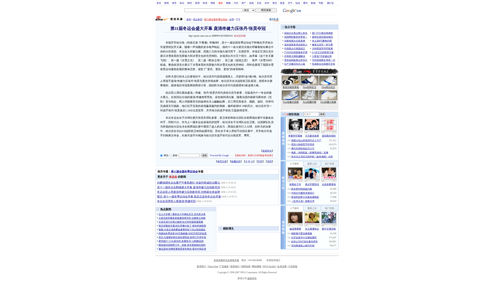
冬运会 (173, 176)
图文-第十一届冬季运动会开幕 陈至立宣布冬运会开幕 (189, 196)
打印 (260, 161)
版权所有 (252, 278)
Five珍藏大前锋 (291, 102)
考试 (274, 3)
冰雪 (231, 19)
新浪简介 (201, 266)
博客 (213, 3)
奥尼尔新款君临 (291, 87)
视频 (228, 3)
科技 (205, 3)
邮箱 (313, 3)
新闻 (166, 3)
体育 (174, 3)
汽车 (236, 3)
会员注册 (282, 266)
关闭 (269, 161)
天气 (290, 3)
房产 (243, 3)
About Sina (213, 266)
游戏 (251, 3)
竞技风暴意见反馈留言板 (226, 260)
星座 (282, 3)
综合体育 (197, 19)
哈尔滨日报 (240, 35)
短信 (297, 3)
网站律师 (256, 266)
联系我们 (235, 266)
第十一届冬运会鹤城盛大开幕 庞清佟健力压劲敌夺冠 (188, 187)
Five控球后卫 (309, 87)
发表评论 (267, 150)
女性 (259, 3)
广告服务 (224, 266)
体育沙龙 (222, 161)
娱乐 (182, 3)
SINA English (269, 266)
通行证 (330, 3)
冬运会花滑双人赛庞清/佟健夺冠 (176, 201)
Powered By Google (219, 155)
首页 (158, 3)
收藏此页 (235, 161)
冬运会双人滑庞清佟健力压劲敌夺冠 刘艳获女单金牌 (188, 192)
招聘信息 (245, 266)
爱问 (305, 3)
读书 (267, 3)
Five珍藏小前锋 (328, 102)
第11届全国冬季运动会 (215, 19)
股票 (197, 3)
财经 (189, 3)
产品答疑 (292, 266)
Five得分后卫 (328, 87)
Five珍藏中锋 (309, 102)
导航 (321, 3)
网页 (166, 155)
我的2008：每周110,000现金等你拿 (254, 155)
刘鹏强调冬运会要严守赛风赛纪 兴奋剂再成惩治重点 (188, 182)
